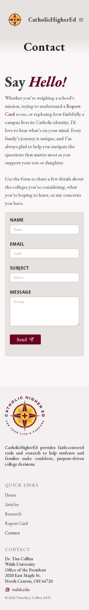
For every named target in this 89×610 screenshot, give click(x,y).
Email (17, 244)
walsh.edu (21, 589)
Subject (19, 268)
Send (22, 339)
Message (20, 292)
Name (17, 219)
